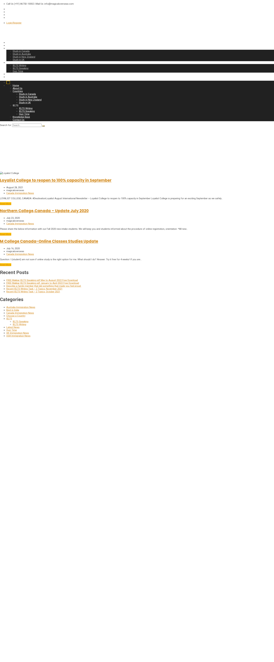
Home (9, 42)
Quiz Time (18, 71)
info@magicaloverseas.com (14, 414)
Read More (5, 203)
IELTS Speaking (20, 68)
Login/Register (14, 22)
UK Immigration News (17, 333)
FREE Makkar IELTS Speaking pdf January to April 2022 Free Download (42, 283)
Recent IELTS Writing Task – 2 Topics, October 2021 (33, 291)
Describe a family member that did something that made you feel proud (43, 286)
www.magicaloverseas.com (14, 420)
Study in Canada (21, 51)
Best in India (12, 310)
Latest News (13, 327)
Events (9, 621)
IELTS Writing (19, 65)
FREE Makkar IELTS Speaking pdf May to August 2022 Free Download (42, 280)
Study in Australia (22, 54)
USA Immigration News (18, 335)
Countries (11, 48)
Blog (8, 624)
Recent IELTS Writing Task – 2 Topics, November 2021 (34, 288)
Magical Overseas (5, 639)
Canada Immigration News (20, 193)
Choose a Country (15, 315)
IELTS (9, 318)
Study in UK (18, 59)
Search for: (6, 125)
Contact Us (12, 76)
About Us (11, 45)
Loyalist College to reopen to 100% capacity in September (55, 180)
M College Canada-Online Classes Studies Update (49, 241)
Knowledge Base (15, 74)
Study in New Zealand (24, 56)
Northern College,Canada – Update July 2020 (44, 210)
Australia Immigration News (20, 307)
